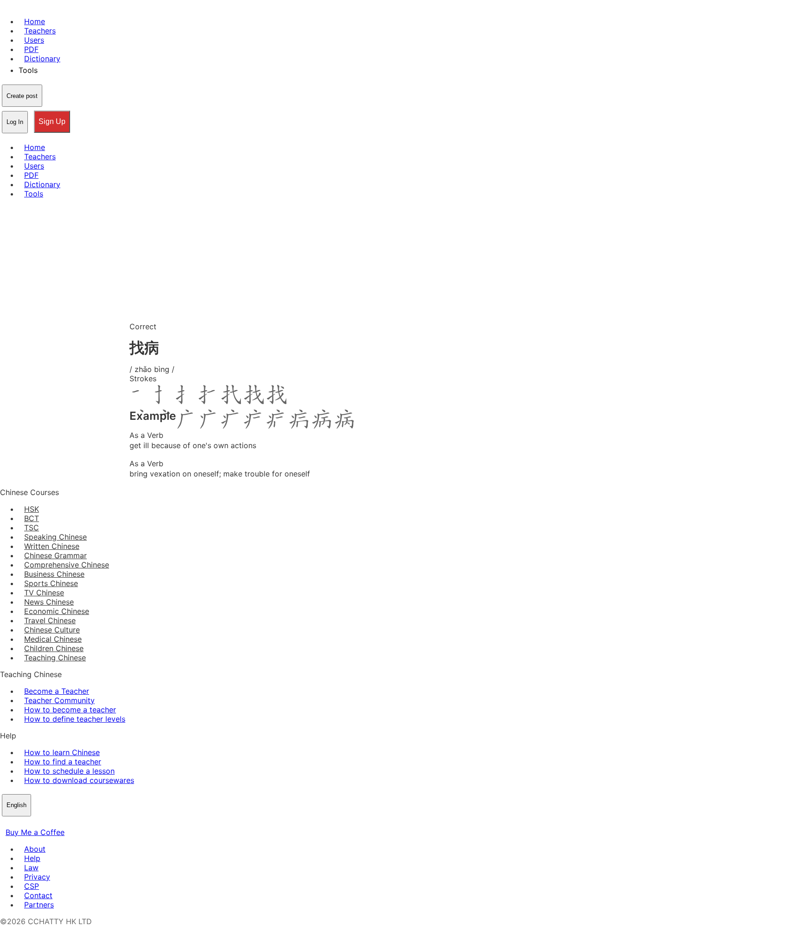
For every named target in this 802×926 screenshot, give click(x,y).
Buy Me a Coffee (35, 832)
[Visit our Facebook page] (5, 823)
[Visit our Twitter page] (16, 823)
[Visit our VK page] (28, 823)
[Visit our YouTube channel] (39, 823)
